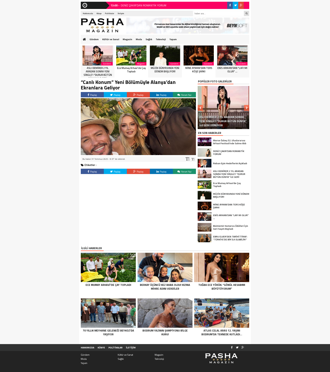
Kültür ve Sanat (110, 39)
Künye (99, 13)
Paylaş (93, 95)
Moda (139, 39)
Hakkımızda (88, 13)
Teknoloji (161, 39)
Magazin (127, 39)
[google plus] (241, 5)
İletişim (121, 13)
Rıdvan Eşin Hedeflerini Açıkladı (138, 5)
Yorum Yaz (186, 95)
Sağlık (149, 39)
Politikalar (109, 13)
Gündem (94, 39)
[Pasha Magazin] (102, 25)
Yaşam (173, 39)
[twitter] (235, 5)
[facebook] (230, 5)
